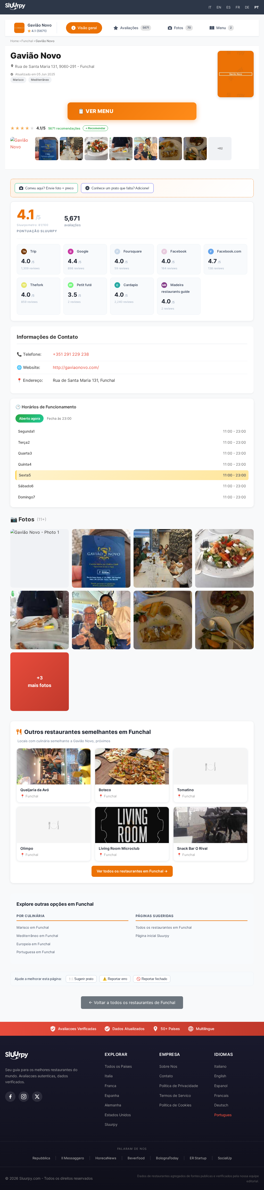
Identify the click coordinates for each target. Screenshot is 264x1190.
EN (219, 7)
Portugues (223, 1115)
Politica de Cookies (175, 1105)
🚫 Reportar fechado (151, 979)
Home (14, 41)
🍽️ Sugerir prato (81, 979)
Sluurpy (111, 1124)
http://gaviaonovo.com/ (76, 367)
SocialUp (225, 1158)
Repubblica (41, 1158)
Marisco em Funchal (32, 927)
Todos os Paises (118, 1066)
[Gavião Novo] (22, 148)
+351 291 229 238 (71, 354)
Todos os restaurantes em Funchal (164, 927)
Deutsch (221, 1105)
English (220, 1076)
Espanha (112, 1095)
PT (256, 7)
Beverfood (136, 1158)
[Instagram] (24, 1096)
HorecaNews (105, 1158)
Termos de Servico (175, 1095)
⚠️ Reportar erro (115, 979)
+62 (220, 148)
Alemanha (113, 1105)
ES (228, 7)
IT (210, 7)
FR (238, 7)
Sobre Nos (168, 1066)
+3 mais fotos (39, 681)
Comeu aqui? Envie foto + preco (49, 188)
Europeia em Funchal (33, 944)
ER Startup (198, 1158)
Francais (221, 1095)
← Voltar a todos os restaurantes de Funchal (132, 1002)
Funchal (27, 41)
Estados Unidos (118, 1115)
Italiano (220, 1066)
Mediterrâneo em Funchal (37, 936)
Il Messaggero (72, 1158)
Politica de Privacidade (178, 1085)
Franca (110, 1085)
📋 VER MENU (95, 111)
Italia (109, 1076)
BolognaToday (167, 1158)
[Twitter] (37, 1096)
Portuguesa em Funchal (35, 952)
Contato (166, 1076)
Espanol (220, 1085)
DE (247, 7)
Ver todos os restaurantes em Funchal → (132, 871)
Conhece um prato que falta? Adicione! (120, 188)
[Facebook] (10, 1096)
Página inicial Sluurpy (152, 936)
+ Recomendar (95, 128)
